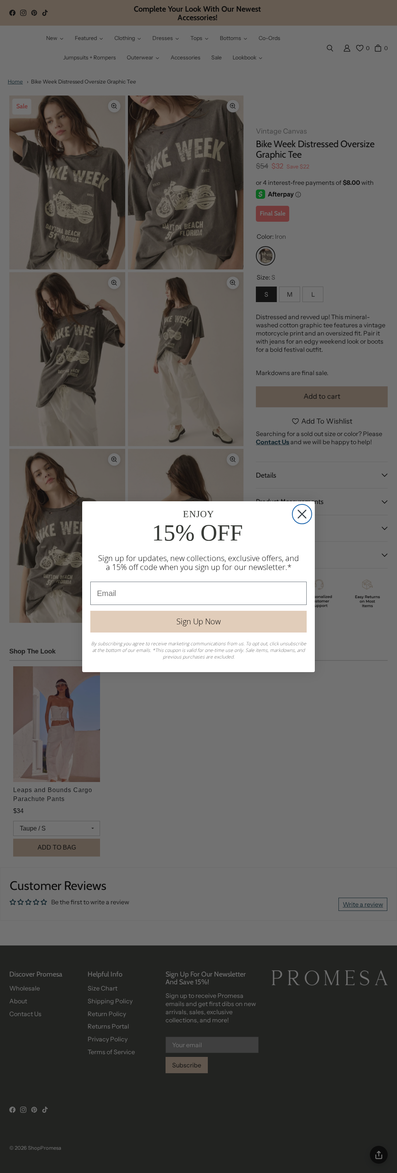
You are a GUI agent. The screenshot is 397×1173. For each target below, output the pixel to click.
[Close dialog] (302, 514)
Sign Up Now (198, 621)
